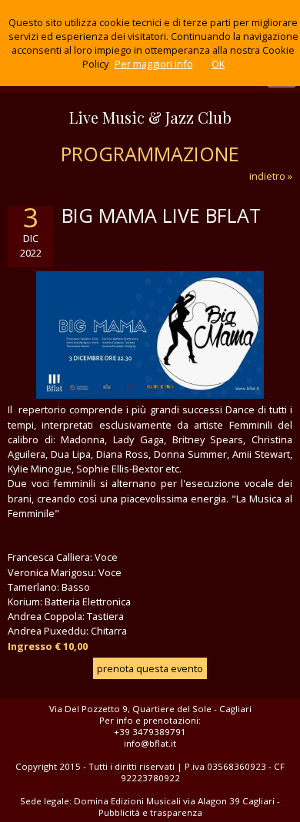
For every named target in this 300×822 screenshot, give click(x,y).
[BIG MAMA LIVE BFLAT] (150, 395)
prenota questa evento (150, 668)
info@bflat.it (150, 743)
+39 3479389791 (150, 731)
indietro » (270, 176)
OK (218, 64)
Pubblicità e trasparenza (150, 812)
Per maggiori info (154, 64)
